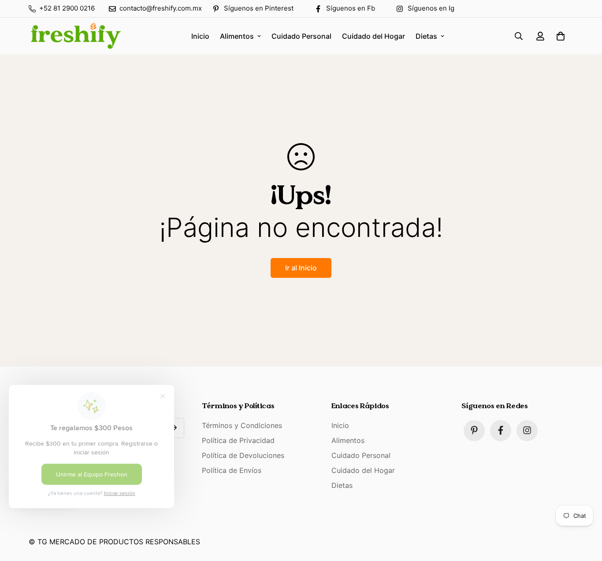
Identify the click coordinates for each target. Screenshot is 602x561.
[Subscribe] (174, 427)
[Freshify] (75, 36)
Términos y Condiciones (242, 425)
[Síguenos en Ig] (527, 430)
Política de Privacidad (238, 440)
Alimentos (237, 36)
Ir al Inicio (301, 267)
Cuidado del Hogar (373, 36)
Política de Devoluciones (243, 454)
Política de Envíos (231, 469)
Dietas (426, 36)
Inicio (200, 36)
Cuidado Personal (301, 36)
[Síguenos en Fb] (500, 430)
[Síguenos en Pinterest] (474, 430)
